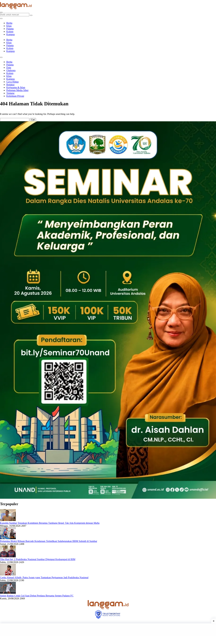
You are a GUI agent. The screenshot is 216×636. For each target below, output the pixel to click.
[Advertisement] (108, 629)
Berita (9, 23)
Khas (9, 25)
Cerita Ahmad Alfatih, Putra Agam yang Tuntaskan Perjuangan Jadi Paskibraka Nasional (44, 577)
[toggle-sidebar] (1, 18)
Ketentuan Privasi (15, 96)
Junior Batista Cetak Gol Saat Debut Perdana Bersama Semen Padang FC (37, 595)
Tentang (10, 93)
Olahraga (10, 70)
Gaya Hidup (12, 81)
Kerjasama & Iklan (15, 87)
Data (8, 67)
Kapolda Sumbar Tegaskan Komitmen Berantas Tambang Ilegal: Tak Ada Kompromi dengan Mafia (49, 523)
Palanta (10, 28)
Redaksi (10, 84)
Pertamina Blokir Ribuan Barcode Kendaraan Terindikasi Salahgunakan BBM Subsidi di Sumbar (48, 541)
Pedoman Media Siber (17, 90)
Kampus (10, 34)
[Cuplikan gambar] (8, 520)
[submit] (31, 15)
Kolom (9, 31)
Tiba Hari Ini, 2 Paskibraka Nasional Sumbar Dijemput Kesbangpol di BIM (37, 559)
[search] (1, 12)
